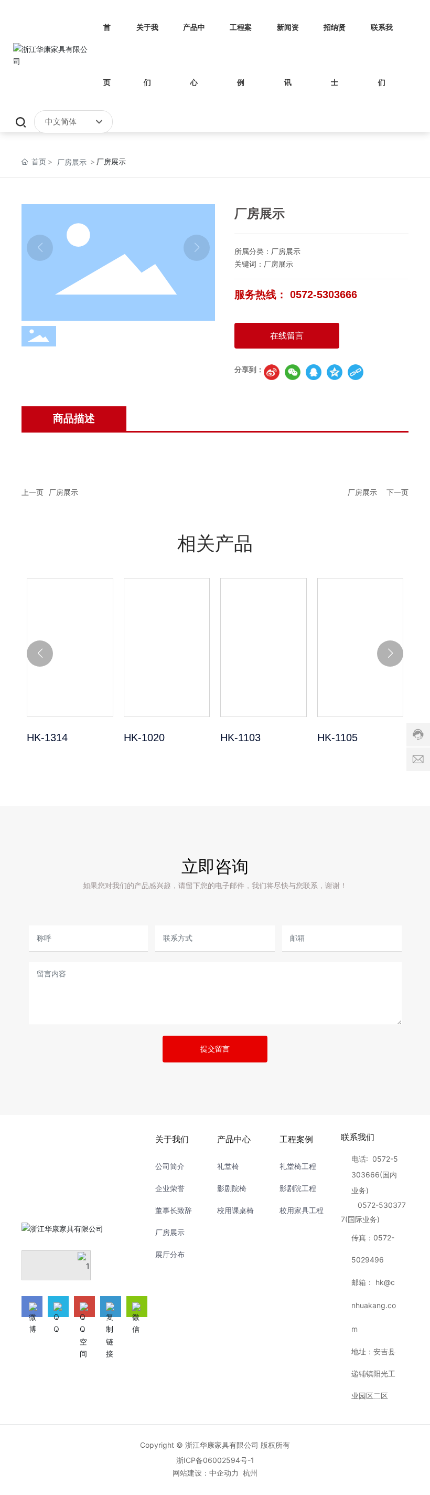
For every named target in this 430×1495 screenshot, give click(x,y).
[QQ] (58, 1306)
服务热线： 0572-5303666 (295, 294)
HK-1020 (167, 647)
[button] (40, 653)
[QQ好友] (313, 372)
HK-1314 (70, 647)
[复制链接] (355, 372)
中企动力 (224, 1472)
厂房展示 (72, 161)
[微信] (292, 372)
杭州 (250, 1472)
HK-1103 (264, 647)
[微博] (32, 1306)
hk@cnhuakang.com (373, 1305)
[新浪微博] (272, 372)
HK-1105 (360, 647)
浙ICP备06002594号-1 (215, 1460)
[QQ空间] (334, 372)
